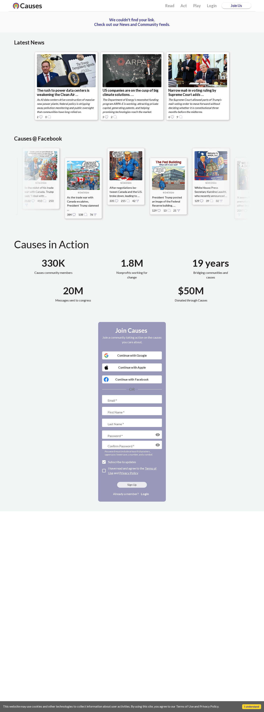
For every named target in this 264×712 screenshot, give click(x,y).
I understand (251, 706)
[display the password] (158, 435)
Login (145, 494)
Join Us (236, 5)
